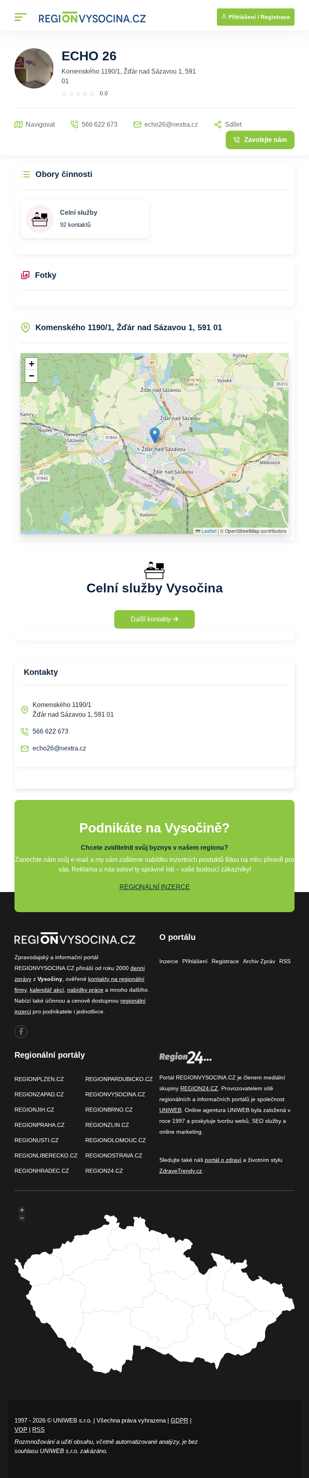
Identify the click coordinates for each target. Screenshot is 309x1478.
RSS (284, 961)
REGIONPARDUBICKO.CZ (119, 1079)
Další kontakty (152, 619)
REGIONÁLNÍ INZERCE (154, 887)
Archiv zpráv (259, 961)
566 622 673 (50, 731)
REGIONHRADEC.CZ (41, 1171)
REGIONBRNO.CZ (109, 1109)
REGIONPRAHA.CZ (39, 1125)
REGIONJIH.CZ (34, 1109)
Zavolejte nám (265, 139)
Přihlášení (195, 961)
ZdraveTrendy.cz (180, 1171)
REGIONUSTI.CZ (36, 1140)
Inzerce (168, 961)
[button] (155, 435)
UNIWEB (170, 1110)
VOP (20, 1429)
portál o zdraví (223, 1160)
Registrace (275, 17)
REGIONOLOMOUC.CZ (115, 1140)
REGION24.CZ (104, 1171)
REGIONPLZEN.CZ (39, 1079)
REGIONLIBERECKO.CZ (46, 1155)
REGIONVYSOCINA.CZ (115, 1094)
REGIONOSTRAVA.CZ (113, 1155)
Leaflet (208, 530)
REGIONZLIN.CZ (107, 1125)
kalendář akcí (47, 990)
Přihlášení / (243, 17)
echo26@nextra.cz (59, 748)
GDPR (179, 1420)
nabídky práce (85, 990)
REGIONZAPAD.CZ (39, 1094)
